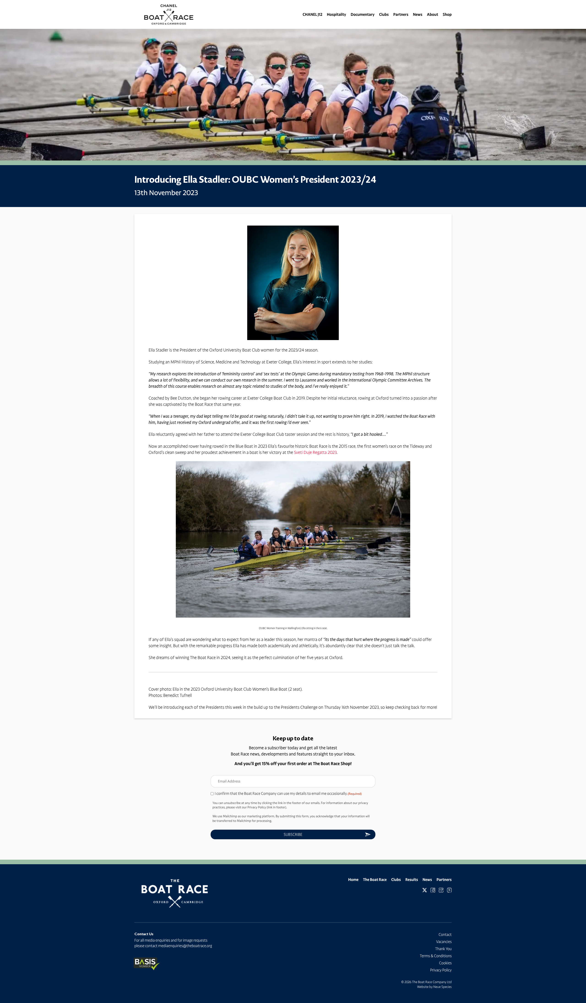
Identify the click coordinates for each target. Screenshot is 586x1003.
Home (353, 879)
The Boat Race (375, 879)
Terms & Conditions (436, 956)
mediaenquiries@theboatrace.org (185, 945)
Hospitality (336, 14)
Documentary (362, 14)
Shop (447, 14)
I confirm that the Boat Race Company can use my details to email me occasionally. (288, 793)
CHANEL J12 (312, 14)
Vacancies (444, 941)
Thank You (443, 948)
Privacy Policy (441, 970)
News (417, 14)
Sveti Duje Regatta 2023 (315, 452)
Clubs (384, 14)
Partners (400, 14)
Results (411, 879)
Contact (445, 934)
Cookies (445, 963)
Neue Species (442, 987)
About (432, 14)
